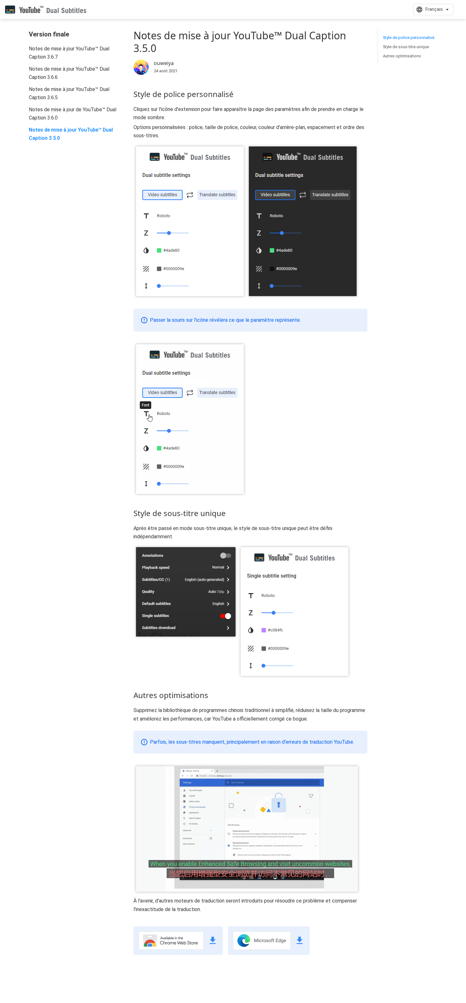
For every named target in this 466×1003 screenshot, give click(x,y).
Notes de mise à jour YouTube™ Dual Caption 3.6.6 (69, 73)
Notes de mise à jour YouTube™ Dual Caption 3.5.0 (71, 134)
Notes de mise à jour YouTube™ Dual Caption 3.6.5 (69, 93)
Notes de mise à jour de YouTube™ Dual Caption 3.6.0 (72, 114)
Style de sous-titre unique (406, 46)
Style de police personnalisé (408, 37)
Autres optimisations (402, 56)
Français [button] (434, 9)
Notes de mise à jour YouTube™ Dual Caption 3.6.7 (69, 53)
